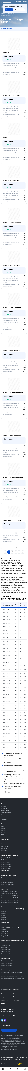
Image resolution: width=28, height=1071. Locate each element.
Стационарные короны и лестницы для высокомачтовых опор (11, 973)
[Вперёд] (22, 552)
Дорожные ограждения (7, 877)
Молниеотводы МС (6, 965)
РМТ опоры (4, 850)
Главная (3, 13)
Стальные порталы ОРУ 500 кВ (9, 902)
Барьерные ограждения (8, 875)
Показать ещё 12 (14, 547)
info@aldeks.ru (6, 1025)
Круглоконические (6, 814)
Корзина (17, 1069)
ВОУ (2, 835)
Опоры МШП (4, 936)
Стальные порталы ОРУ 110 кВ (9, 893)
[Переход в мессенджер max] (5, 1020)
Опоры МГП (4, 931)
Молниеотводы (12, 13)
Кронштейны (4, 817)
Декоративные (5, 810)
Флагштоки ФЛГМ (6, 949)
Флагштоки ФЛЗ (5, 951)
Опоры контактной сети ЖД (10, 927)
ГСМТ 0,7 (3, 915)
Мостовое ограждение (7, 884)
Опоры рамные (6, 844)
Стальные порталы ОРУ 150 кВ (9, 895)
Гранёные (4, 806)
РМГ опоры (4, 848)
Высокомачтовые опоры (9, 824)
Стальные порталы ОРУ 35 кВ (9, 891)
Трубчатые (4, 808)
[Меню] (2, 6)
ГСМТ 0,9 (3, 919)
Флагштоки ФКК (5, 945)
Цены (3, 1003)
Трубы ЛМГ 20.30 (5, 862)
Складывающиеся (6, 812)
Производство (17, 994)
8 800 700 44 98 (21, 2)
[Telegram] (2, 1020)
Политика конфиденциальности (11, 1059)
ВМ (2, 837)
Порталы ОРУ (5, 889)
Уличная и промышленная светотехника (12, 976)
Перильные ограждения (7, 880)
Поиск (10, 1069)
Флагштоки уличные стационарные (12, 940)
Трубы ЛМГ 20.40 (6, 864)
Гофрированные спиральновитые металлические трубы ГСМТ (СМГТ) (12, 908)
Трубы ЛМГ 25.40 (6, 866)
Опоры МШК (4, 933)
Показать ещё (5, 839)
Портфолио (16, 997)
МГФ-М (3, 828)
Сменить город (19, 9)
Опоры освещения (7, 804)
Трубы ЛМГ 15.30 (5, 857)
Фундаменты (4, 819)
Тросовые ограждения (7, 882)
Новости (16, 1000)
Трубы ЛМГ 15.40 (5, 860)
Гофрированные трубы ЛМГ (10, 855)
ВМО (2, 826)
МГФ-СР (3, 830)
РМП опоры (4, 846)
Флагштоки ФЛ (5, 947)
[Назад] (5, 552)
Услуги (3, 997)
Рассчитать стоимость (8, 1030)
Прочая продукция (7, 970)
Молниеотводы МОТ (6, 963)
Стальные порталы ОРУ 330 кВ (9, 900)
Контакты (4, 1000)
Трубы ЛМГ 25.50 (5, 868)
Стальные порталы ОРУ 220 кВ (9, 898)
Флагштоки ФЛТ (5, 953)
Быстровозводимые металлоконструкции (12, 978)
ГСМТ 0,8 (3, 917)
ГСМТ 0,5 (3, 911)
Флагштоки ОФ (5, 943)
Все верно (9, 9)
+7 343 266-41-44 (8, 1016)
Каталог (3, 1069)
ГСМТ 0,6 (3, 913)
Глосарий (4, 994)
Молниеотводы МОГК (7, 961)
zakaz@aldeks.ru (7, 2)
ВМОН (3, 832)
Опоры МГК (4, 929)
